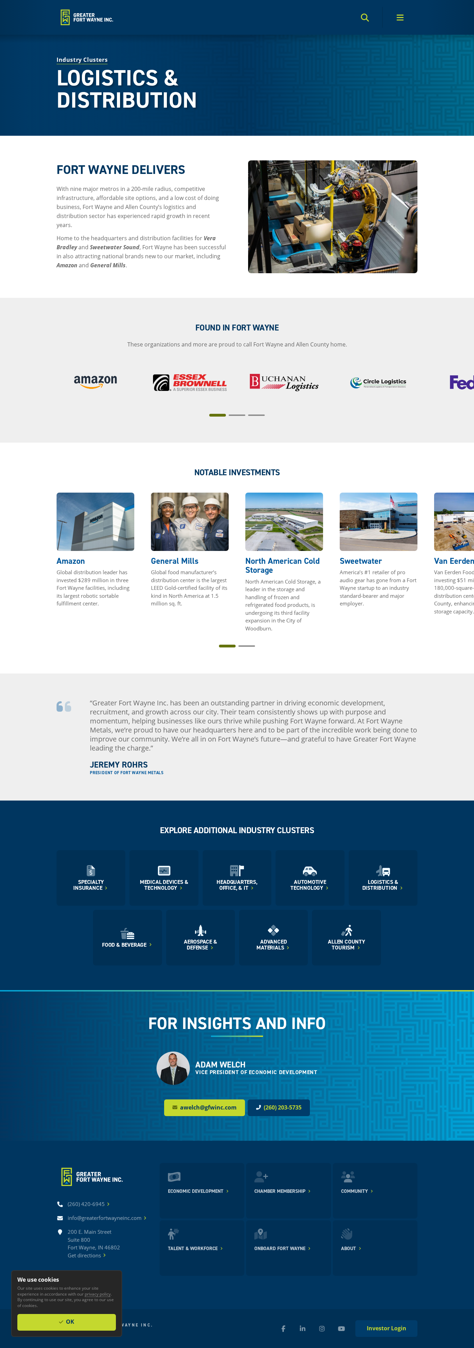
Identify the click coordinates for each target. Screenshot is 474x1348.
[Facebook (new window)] (283, 1328)
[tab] (217, 415)
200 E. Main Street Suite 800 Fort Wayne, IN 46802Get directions (94, 1243)
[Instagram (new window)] (322, 1328)
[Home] (86, 17)
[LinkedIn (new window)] (302, 1328)
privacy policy (98, 1294)
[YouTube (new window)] (341, 1328)
